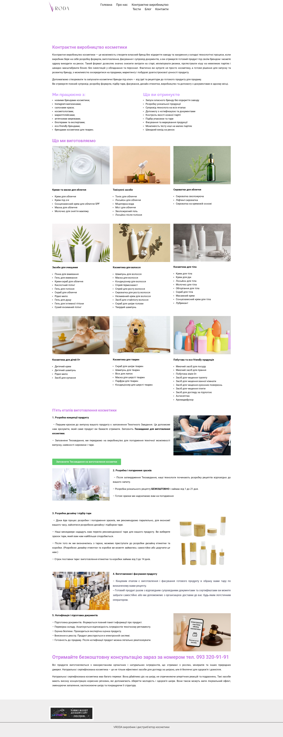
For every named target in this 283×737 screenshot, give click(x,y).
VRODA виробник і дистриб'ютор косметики (141, 727)
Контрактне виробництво (150, 4)
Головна (106, 4)
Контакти (162, 9)
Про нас (122, 4)
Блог (148, 9)
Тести (137, 9)
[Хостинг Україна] (71, 713)
